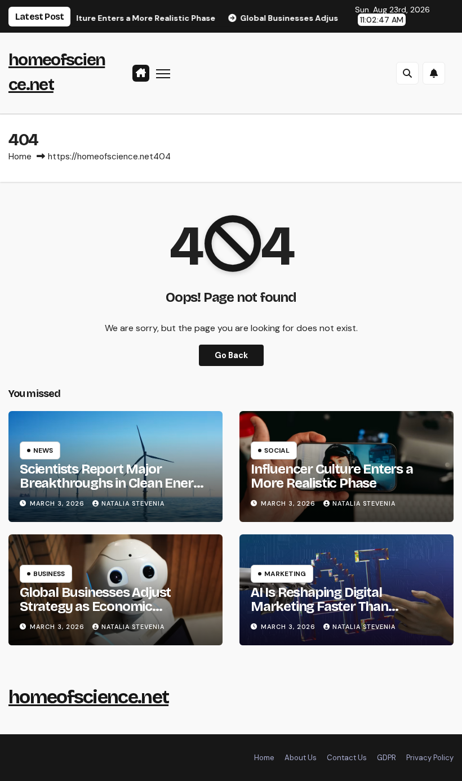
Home (20, 156)
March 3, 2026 (58, 503)
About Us (301, 757)
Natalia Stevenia (133, 503)
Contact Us (347, 757)
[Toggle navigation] (163, 73)
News (43, 450)
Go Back (231, 355)
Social (277, 450)
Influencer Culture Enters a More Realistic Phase (332, 476)
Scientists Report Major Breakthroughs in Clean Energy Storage (114, 483)
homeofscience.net (88, 696)
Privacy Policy (430, 757)
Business (49, 573)
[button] (407, 73)
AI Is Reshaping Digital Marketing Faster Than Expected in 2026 (319, 606)
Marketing (285, 573)
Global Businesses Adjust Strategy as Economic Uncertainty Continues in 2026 (111, 606)
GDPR (386, 757)
